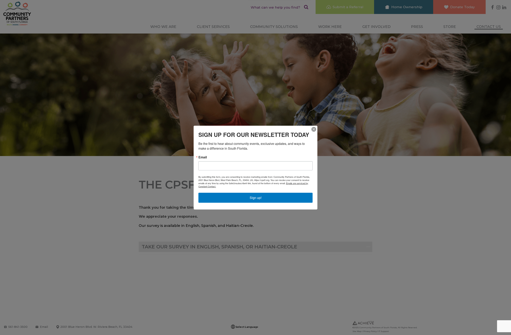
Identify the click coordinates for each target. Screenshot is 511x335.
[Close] (313, 129)
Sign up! (255, 197)
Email (202, 157)
